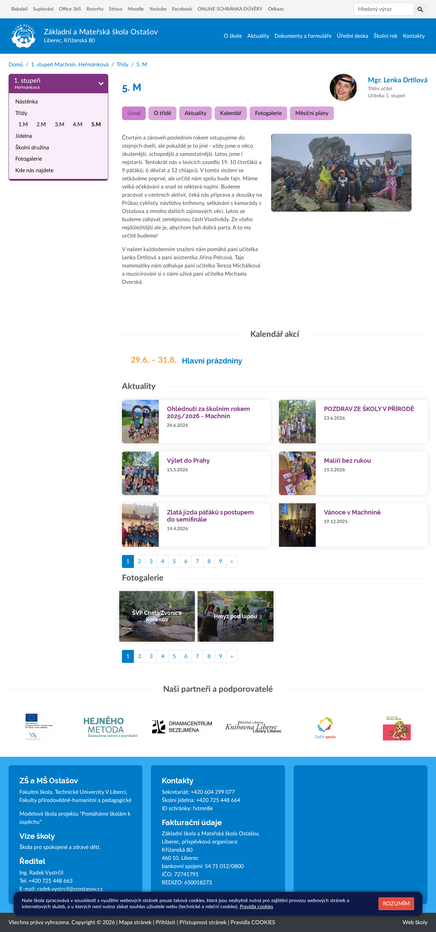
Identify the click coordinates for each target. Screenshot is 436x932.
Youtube (158, 9)
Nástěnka (26, 101)
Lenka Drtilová (397, 80)
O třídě (162, 113)
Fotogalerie (28, 159)
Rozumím (396, 903)
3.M (59, 124)
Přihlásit (165, 922)
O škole (233, 36)
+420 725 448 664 (218, 800)
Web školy (415, 922)
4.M (77, 124)
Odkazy (276, 9)
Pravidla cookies (256, 906)
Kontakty (414, 36)
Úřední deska (352, 36)
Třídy (122, 64)
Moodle (136, 9)
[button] (420, 9)
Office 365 (70, 9)
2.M (41, 124)
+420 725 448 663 (51, 881)
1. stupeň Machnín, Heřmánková (70, 64)
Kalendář (231, 113)
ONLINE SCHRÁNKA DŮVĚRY (230, 9)
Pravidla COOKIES (253, 922)
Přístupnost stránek (203, 922)
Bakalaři (19, 9)
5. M (141, 64)
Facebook (182, 9)
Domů (16, 64)
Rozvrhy (95, 9)
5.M (96, 124)
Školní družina (32, 147)
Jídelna (23, 136)
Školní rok (386, 36)
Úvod (133, 113)
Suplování (43, 9)
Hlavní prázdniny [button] (212, 361)
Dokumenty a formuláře (303, 36)
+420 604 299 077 (213, 792)
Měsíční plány (311, 113)
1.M (23, 124)
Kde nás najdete (34, 170)
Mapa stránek (135, 922)
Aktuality (258, 36)
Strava (115, 9)
